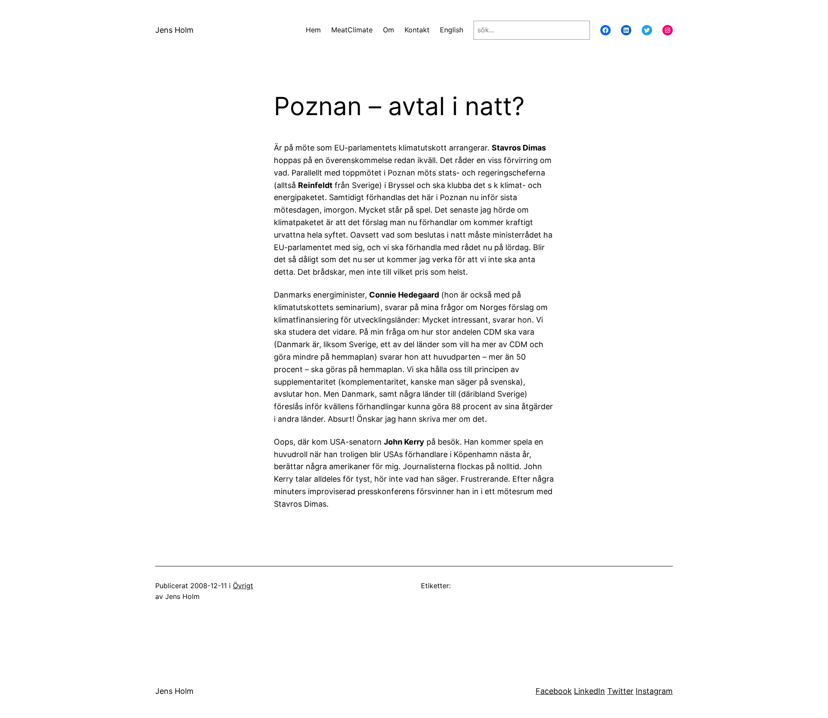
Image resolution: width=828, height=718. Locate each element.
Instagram (654, 691)
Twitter (620, 691)
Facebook (554, 691)
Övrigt (243, 585)
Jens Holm (174, 29)
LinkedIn (589, 691)
